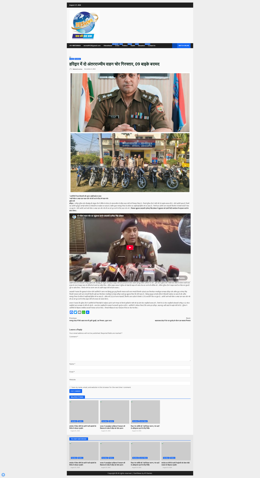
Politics (125, 45)
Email (72, 372)
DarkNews (137, 473)
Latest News (143, 421)
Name (72, 364)
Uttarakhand (109, 45)
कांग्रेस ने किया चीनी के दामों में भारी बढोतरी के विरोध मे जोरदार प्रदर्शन (84, 412)
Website (72, 379)
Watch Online (184, 45)
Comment (73, 336)
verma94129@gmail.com (92, 45)
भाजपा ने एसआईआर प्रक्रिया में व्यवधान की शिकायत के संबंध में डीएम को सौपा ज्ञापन (114, 412)
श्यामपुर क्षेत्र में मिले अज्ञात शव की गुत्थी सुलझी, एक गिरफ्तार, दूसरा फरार (90, 319)
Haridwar (77, 59)
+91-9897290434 (75, 45)
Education (142, 45)
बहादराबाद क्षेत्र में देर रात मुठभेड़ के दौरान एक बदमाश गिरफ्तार (173, 319)
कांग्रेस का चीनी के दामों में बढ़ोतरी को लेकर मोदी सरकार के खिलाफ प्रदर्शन (176, 451)
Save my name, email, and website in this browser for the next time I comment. (101, 387)
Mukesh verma (77, 69)
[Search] (169, 46)
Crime (118, 45)
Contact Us (151, 45)
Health (133, 45)
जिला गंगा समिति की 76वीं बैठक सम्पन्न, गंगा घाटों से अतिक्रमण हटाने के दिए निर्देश (145, 412)
